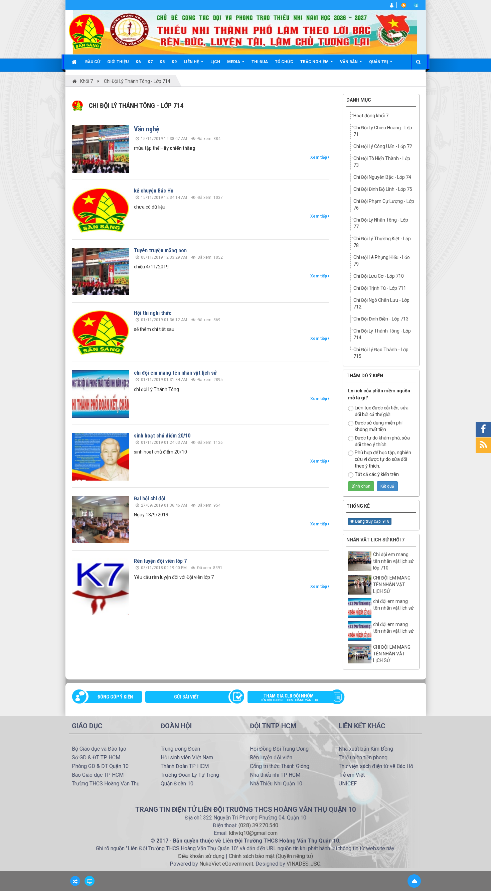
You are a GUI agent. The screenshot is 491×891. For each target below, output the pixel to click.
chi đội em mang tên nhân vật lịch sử (175, 373)
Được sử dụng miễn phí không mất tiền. (378, 426)
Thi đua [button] (260, 61)
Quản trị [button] (379, 61)
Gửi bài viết (186, 696)
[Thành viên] (392, 5)
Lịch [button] (215, 61)
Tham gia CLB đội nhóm (289, 697)
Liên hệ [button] (192, 61)
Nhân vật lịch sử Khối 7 (375, 539)
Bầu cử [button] (92, 61)
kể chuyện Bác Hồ (153, 190)
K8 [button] (162, 61)
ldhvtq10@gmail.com (253, 833)
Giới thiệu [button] (118, 61)
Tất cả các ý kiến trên (377, 474)
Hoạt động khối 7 (370, 115)
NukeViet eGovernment (226, 864)
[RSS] (404, 5)
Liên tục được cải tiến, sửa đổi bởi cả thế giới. (381, 411)
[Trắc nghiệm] (417, 5)
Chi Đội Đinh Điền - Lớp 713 (380, 319)
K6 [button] (138, 61)
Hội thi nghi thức (152, 313)
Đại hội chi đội (149, 498)
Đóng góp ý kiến (115, 696)
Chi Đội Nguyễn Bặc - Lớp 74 (382, 177)
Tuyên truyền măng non (160, 250)
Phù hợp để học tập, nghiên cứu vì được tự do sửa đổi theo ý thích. (383, 459)
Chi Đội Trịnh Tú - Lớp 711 (379, 288)
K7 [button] (150, 61)
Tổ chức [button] (284, 61)
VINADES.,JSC (303, 864)
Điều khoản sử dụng (201, 856)
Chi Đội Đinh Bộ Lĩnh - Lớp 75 (382, 189)
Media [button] (234, 61)
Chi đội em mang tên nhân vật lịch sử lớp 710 (393, 561)
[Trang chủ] (74, 61)
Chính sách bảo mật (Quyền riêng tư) (271, 856)
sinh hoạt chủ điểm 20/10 (162, 435)
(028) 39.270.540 (258, 825)
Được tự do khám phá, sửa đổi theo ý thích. (382, 441)
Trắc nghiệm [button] (315, 61)
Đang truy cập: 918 (371, 521)
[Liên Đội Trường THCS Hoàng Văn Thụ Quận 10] (87, 31)
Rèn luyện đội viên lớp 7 (160, 561)
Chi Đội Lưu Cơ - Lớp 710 (378, 276)
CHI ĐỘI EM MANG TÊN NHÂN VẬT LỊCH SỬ (392, 584)
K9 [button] (174, 61)
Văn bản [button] (349, 61)
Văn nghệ (146, 129)
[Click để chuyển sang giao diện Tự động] (75, 881)
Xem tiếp (319, 157)
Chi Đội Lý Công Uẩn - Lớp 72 (382, 146)
